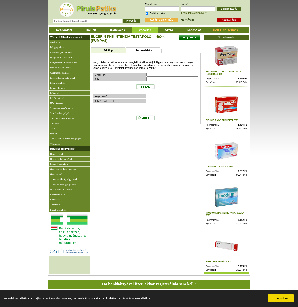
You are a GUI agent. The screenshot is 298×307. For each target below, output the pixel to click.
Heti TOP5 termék (225, 30)
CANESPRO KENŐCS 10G (219, 166)
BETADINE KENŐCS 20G (219, 261)
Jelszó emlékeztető (104, 101)
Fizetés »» (187, 20)
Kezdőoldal (64, 30)
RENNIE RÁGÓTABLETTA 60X (222, 120)
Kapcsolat (194, 30)
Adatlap (108, 50)
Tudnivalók (117, 30)
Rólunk (91, 30)
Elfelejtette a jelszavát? (194, 13)
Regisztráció (101, 96)
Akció (169, 30)
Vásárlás (145, 30)
